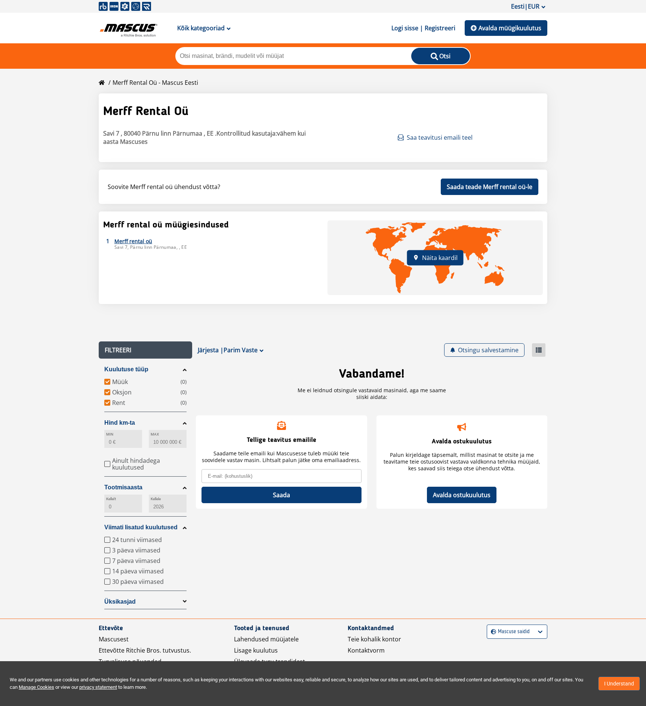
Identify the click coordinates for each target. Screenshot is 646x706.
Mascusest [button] (114, 639)
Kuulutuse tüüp (126, 369)
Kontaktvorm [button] (366, 650)
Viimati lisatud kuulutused (141, 527)
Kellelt (111, 499)
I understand (619, 684)
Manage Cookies (36, 687)
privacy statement (98, 687)
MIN (109, 434)
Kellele (156, 499)
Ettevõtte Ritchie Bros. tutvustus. (145, 650)
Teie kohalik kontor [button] (374, 639)
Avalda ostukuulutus (461, 495)
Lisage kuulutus (256, 650)
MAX (155, 434)
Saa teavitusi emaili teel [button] (440, 137)
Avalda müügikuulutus (510, 28)
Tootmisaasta (123, 487)
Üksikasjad (120, 601)
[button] (145, 350)
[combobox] (492, 632)
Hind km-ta (119, 422)
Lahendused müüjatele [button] (266, 639)
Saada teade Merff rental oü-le (489, 187)
